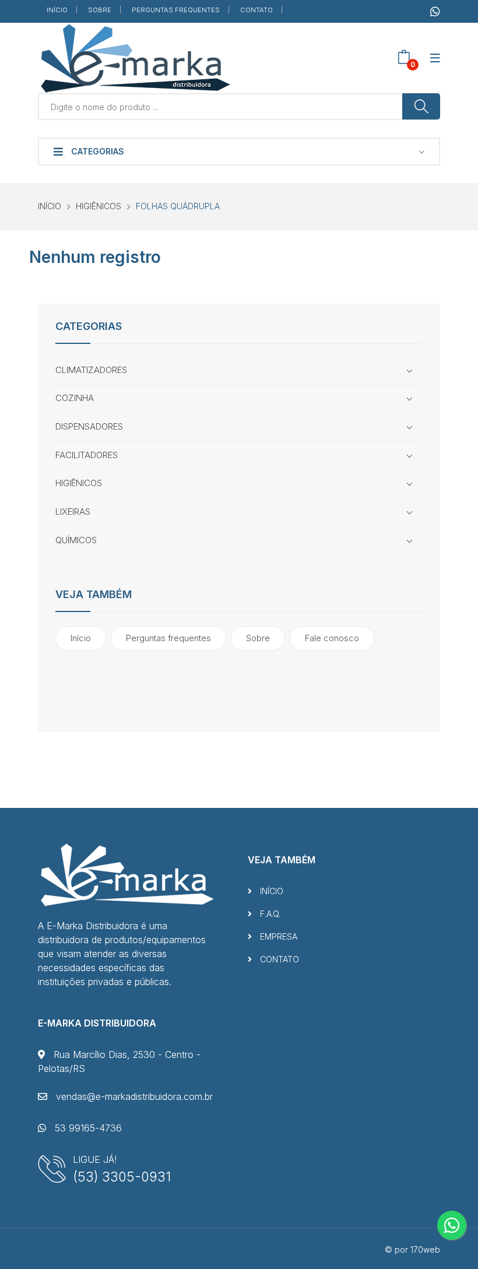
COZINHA (74, 397)
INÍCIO (57, 10)
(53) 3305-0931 (122, 1176)
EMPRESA (277, 936)
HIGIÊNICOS (98, 206)
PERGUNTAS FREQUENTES (176, 10)
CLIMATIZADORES (91, 369)
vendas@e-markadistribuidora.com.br (133, 1096)
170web (425, 1249)
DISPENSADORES (89, 426)
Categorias (96, 151)
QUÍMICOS (76, 540)
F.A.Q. (269, 914)
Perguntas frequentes (168, 638)
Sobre (258, 638)
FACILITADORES (86, 455)
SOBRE (99, 10)
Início (81, 638)
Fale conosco (332, 638)
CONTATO (256, 10)
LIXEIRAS (72, 511)
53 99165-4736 (87, 1128)
